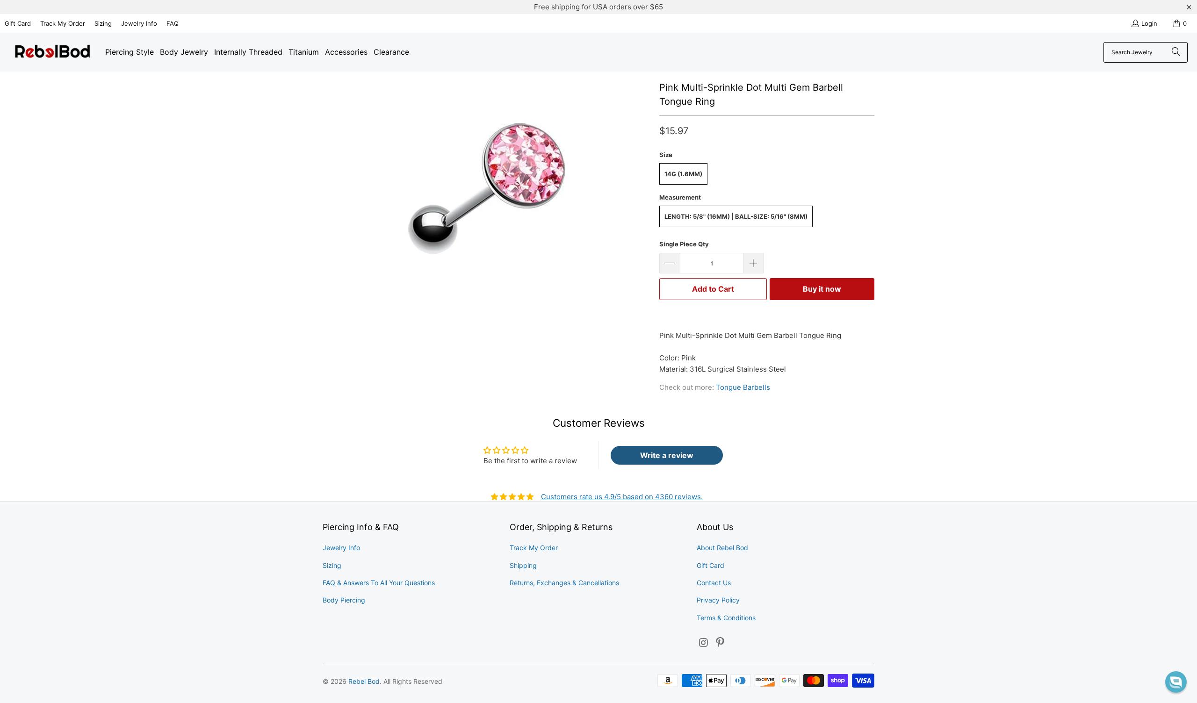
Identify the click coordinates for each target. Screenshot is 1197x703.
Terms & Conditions (726, 618)
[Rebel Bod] (52, 52)
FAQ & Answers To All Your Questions (379, 583)
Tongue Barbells (743, 387)
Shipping (523, 565)
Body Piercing (344, 600)
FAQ (172, 23)
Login (1149, 23)
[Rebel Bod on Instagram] (704, 643)
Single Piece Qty (684, 244)
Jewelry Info (139, 23)
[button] (1176, 682)
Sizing (103, 23)
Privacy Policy (718, 600)
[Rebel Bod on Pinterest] (721, 643)
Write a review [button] (666, 455)
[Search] (1176, 52)
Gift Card (18, 23)
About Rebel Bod (722, 548)
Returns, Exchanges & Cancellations (564, 583)
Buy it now (822, 289)
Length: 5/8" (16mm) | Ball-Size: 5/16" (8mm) (736, 216)
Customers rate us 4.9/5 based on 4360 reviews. (622, 496)
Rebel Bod (364, 681)
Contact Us (714, 583)
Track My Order (62, 23)
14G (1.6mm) (683, 174)
